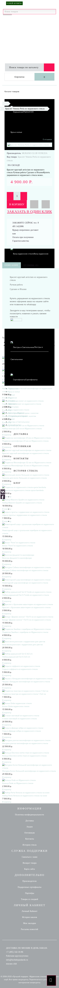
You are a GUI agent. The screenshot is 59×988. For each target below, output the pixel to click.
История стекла (26, 471)
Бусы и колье (16, 132)
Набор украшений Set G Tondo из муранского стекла (25, 595)
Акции (29, 827)
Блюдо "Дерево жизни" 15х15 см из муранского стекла (26, 619)
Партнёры (29, 893)
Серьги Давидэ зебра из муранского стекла (21, 731)
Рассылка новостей (29, 929)
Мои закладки (29, 923)
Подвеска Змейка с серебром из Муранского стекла (25, 632)
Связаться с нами (29, 857)
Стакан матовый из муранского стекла (19, 718)
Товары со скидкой (29, 899)
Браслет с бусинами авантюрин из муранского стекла (26, 607)
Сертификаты (31, 379)
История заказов (29, 917)
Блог (17, 483)
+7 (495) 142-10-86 (14, 952)
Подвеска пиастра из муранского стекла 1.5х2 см (24, 694)
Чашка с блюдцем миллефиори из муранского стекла (26, 681)
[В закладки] (34, 204)
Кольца (11, 394)
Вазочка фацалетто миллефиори (17, 558)
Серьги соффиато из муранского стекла (20, 669)
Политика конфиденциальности (29, 815)
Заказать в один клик (29, 212)
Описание (12, 265)
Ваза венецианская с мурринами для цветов (22, 644)
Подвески (12, 397)
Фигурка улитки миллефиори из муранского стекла (25, 743)
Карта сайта (29, 869)
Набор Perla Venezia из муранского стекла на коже (24, 795)
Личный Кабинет (29, 911)
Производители (29, 881)
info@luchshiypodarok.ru (17, 960)
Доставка (21, 434)
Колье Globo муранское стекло (15, 706)
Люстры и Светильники (18, 422)
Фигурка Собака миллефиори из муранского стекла (25, 570)
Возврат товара (29, 863)
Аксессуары (13, 406)
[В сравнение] (46, 204)
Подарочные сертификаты (29, 887)
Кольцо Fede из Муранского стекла (17, 783)
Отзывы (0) (31, 265)
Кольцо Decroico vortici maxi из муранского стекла (24, 755)
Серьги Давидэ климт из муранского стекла (21, 404)
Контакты (21, 458)
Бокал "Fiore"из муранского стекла (17, 545)
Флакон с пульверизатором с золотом (19, 416)
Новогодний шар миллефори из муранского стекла (25, 582)
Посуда (11, 419)
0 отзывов (47, 139)
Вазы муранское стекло (18, 409)
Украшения (28, 111)
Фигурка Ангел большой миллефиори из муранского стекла (29, 771)
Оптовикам (22, 446)
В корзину (16, 204)
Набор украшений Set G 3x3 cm (16, 656)
